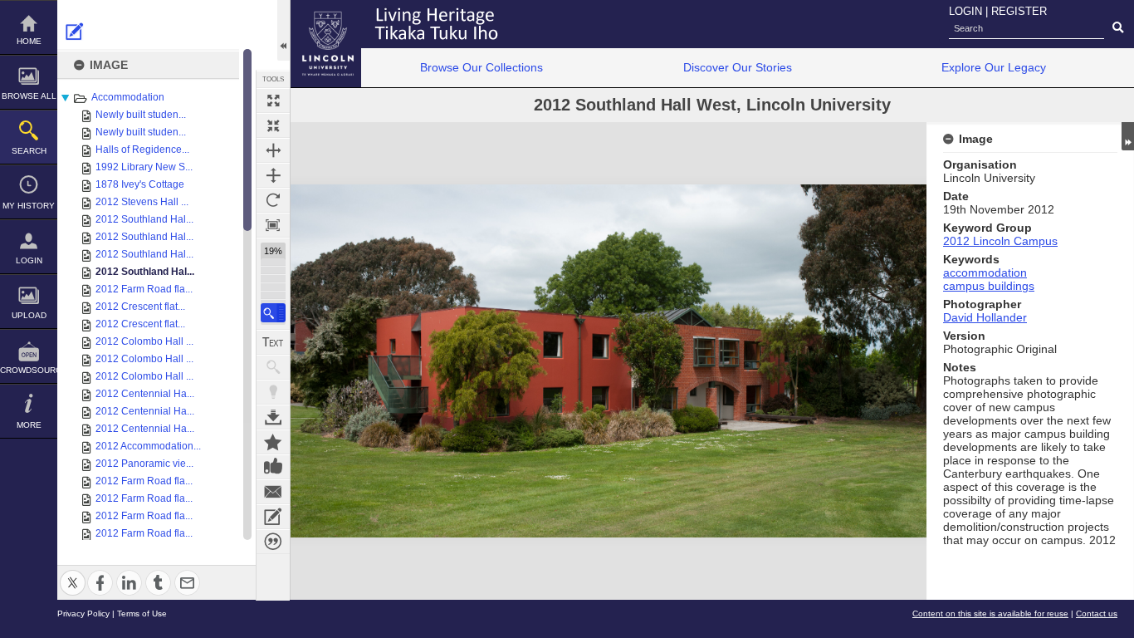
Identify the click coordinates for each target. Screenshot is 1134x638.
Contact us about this (273, 491)
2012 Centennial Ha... (144, 394)
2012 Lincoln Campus (1000, 241)
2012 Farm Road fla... (144, 289)
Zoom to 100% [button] (273, 225)
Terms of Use (142, 613)
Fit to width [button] (273, 150)
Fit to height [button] (273, 175)
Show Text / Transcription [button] (273, 342)
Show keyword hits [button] (273, 367)
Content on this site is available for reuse (990, 613)
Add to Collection (273, 441)
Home (29, 41)
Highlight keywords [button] (273, 392)
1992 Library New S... (144, 167)
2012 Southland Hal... (144, 219)
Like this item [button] (273, 466)
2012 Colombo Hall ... (144, 341)
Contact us (1096, 613)
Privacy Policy (83, 613)
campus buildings (988, 285)
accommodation (985, 272)
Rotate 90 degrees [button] (273, 200)
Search (29, 150)
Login (29, 260)
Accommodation (127, 97)
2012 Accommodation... (148, 446)
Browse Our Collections (481, 67)
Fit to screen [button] (273, 125)
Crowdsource (28, 370)
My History (28, 205)
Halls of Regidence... (142, 149)
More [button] (29, 424)
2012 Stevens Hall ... (141, 202)
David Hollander (985, 317)
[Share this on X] (73, 572)
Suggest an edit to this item (75, 31)
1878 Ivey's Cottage (139, 184)
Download (273, 417)
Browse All (29, 96)
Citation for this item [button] (273, 541)
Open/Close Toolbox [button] (283, 30)
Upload (29, 315)
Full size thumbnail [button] (273, 100)
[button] (273, 312)
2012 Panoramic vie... (144, 463)
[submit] (1118, 28)
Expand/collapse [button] (1128, 136)
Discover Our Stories (737, 67)
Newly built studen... (140, 114)
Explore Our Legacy (993, 67)
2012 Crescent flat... (140, 306)
